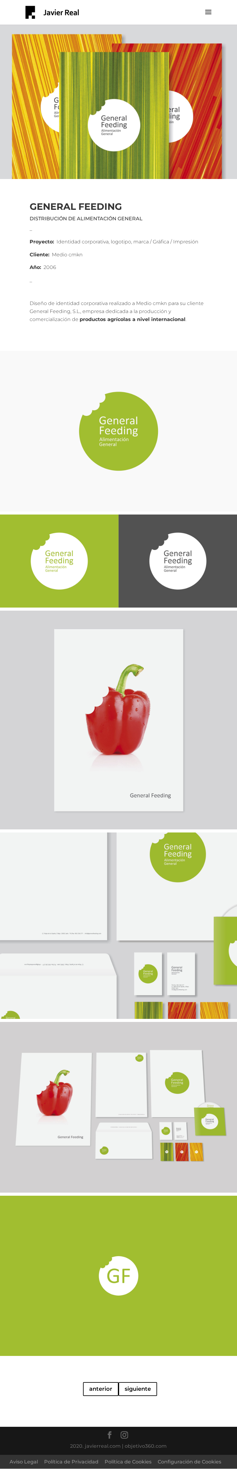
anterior (100, 1389)
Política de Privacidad (71, 1462)
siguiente (138, 1389)
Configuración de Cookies (189, 1462)
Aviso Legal (24, 1462)
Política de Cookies (128, 1462)
